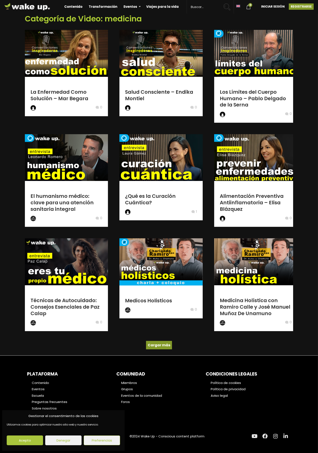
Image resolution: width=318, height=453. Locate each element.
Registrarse (301, 6)
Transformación (103, 6)
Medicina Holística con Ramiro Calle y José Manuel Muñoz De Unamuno (255, 307)
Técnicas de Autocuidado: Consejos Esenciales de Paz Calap (65, 307)
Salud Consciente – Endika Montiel (159, 95)
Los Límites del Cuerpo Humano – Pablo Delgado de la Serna (253, 98)
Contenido (73, 6)
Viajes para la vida (162, 6)
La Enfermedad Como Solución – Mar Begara (59, 95)
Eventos (130, 6)
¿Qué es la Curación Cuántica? (150, 199)
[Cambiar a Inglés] (238, 5)
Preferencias (102, 440)
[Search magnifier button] (229, 5)
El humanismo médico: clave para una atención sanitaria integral (62, 203)
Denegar (63, 440)
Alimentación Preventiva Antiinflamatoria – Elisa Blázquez (252, 203)
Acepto (25, 440)
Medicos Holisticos (148, 300)
